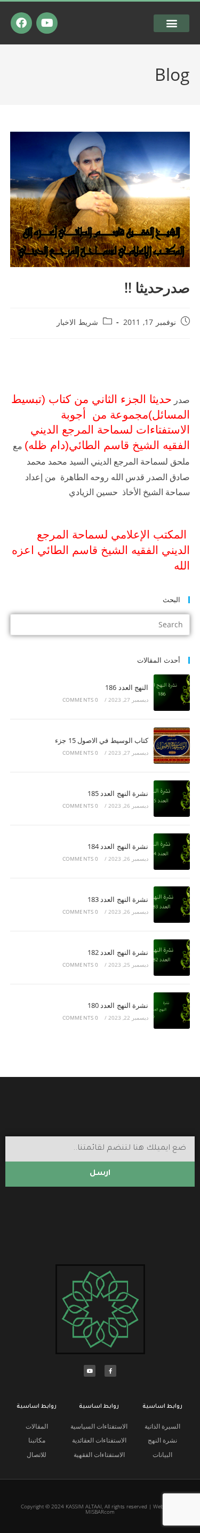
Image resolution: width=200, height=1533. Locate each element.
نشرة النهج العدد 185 (117, 793)
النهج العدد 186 (126, 687)
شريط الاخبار (77, 322)
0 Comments (80, 699)
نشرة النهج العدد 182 (117, 952)
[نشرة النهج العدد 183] (172, 904)
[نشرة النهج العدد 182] (172, 957)
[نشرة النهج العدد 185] (172, 798)
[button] (171, 23)
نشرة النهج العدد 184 (117, 846)
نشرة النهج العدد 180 (117, 1005)
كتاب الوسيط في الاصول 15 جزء (101, 740)
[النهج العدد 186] (172, 692)
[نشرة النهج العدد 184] (172, 851)
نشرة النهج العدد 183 (117, 899)
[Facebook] (21, 23)
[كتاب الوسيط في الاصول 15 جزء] (172, 745)
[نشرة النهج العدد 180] (172, 1010)
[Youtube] (47, 23)
